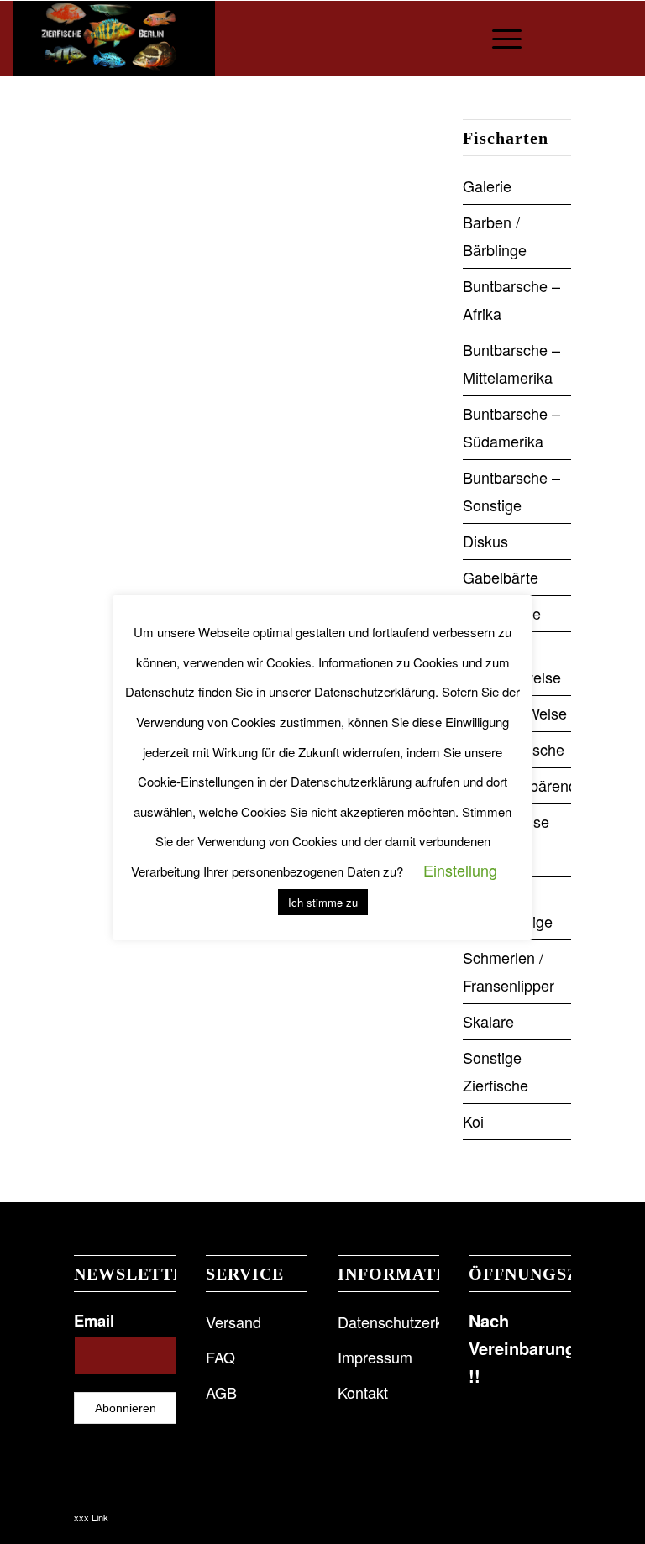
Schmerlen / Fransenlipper (508, 971)
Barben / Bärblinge (495, 235)
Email (94, 1320)
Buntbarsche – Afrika (511, 299)
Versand (233, 1321)
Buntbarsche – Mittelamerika (511, 363)
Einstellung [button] (460, 870)
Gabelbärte (500, 577)
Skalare (488, 1021)
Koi (473, 1121)
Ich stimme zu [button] (323, 902)
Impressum (375, 1357)
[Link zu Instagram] (594, 38)
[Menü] (498, 38)
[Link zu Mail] (619, 38)
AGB (221, 1392)
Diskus (485, 541)
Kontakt (363, 1392)
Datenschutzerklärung (388, 1321)
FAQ (220, 1357)
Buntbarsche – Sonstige (511, 491)
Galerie (487, 185)
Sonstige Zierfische (495, 1071)
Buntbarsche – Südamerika (511, 427)
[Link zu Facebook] (569, 38)
